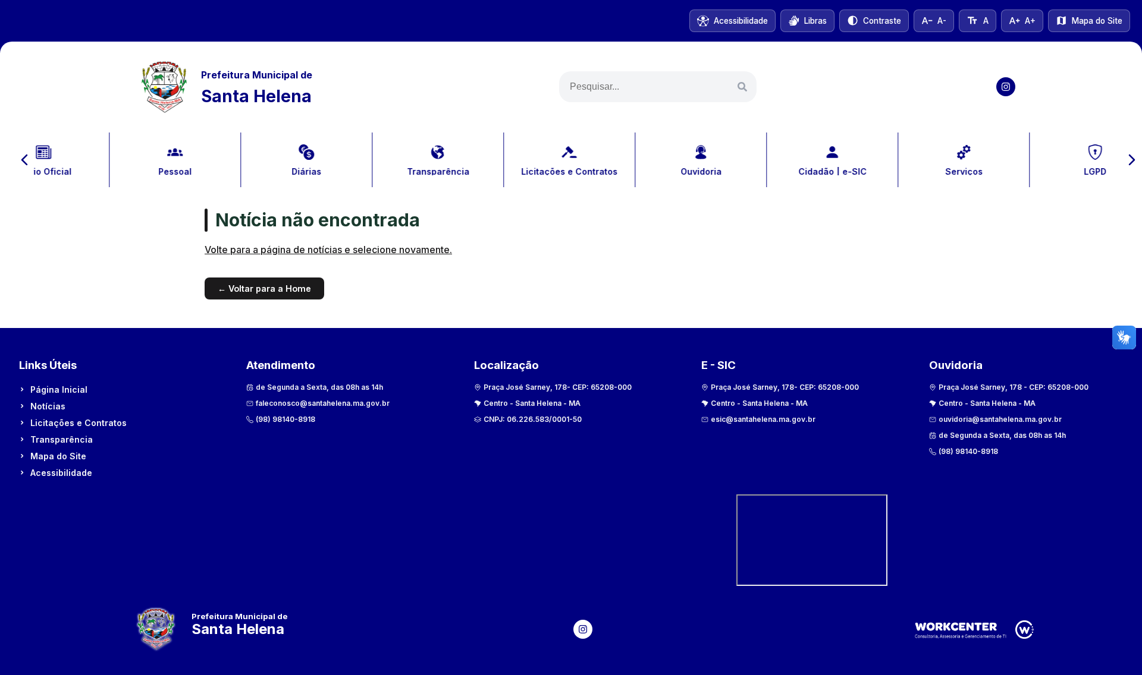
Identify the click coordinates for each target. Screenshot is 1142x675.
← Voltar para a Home (264, 288)
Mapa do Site (58, 456)
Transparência (61, 439)
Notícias (47, 406)
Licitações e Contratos (78, 423)
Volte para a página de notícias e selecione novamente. (328, 250)
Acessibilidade (61, 473)
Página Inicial (58, 389)
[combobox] (658, 87)
